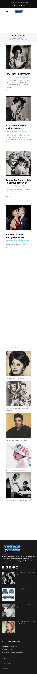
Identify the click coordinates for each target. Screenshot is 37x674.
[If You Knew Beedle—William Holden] (18, 108)
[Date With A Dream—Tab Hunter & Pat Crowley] (18, 163)
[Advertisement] (18, 23)
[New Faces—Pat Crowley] (18, 57)
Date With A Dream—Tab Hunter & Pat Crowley (18, 181)
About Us (5, 669)
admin (26, 77)
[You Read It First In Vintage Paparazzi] (18, 218)
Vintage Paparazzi (18, 38)
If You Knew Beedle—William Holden (16, 127)
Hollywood (18, 77)
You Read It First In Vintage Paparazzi (15, 236)
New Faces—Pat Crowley (18, 73)
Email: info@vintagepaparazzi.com (13, 652)
